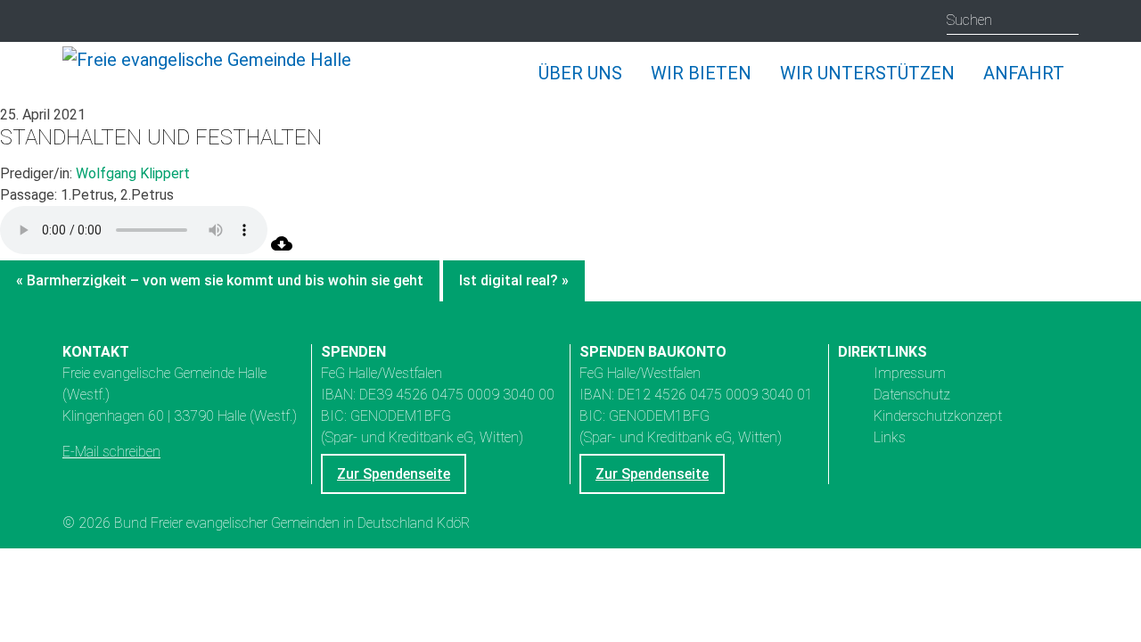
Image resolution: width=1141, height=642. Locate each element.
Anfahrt (1023, 73)
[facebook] (147, 21)
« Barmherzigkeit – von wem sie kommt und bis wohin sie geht (219, 280)
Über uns (580, 73)
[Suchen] (1065, 20)
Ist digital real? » (514, 280)
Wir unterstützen (867, 73)
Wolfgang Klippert (133, 173)
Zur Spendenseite (393, 473)
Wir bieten (701, 73)
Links (890, 437)
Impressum (910, 373)
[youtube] (112, 21)
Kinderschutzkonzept (938, 415)
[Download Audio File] (281, 249)
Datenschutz (912, 394)
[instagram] (78, 21)
